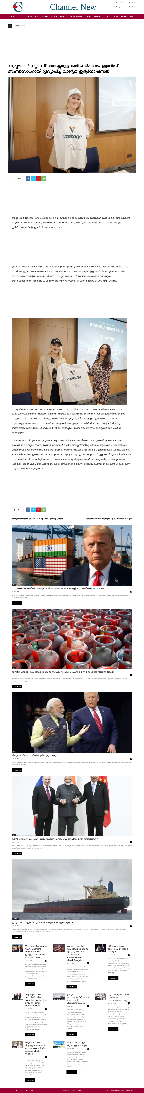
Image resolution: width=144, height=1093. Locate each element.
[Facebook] (113, 3)
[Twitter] (129, 3)
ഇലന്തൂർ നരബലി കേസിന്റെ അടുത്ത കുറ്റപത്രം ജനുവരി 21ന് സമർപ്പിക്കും (109, 519)
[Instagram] (113, 6)
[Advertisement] (72, 46)
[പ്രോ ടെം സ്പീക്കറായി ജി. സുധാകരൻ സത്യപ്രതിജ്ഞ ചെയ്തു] (100, 996)
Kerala (97, 999)
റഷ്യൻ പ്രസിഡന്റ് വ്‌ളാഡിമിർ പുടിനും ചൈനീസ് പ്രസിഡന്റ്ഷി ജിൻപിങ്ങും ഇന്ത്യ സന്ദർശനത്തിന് (55, 839)
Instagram (119, 7)
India (14, 584)
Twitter (134, 3)
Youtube (134, 7)
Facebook (119, 3)
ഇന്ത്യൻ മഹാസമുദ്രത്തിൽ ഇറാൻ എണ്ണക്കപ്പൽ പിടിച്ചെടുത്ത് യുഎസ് (42, 922)
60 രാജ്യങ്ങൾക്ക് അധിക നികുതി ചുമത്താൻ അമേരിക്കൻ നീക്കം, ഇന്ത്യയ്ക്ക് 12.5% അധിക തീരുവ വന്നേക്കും (58, 588)
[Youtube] (129, 6)
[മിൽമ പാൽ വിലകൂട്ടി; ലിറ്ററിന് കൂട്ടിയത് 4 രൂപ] (59, 1044)
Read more (17, 603)
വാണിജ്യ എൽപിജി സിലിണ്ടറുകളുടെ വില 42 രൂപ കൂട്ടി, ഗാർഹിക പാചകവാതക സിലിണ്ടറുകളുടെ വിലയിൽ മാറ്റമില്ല (63, 672)
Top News (15, 919)
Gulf (10, 26)
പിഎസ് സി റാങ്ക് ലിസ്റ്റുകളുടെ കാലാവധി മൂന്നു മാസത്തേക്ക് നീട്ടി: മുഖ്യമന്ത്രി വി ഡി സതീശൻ (35, 1048)
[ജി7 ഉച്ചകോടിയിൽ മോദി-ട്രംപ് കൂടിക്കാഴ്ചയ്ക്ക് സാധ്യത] (72, 722)
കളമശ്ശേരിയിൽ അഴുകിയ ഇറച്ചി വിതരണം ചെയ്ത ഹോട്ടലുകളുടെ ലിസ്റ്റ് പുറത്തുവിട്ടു (37, 519)
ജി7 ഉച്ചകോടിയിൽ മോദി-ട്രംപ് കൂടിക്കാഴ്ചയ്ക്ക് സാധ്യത (35, 755)
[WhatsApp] (43, 178)
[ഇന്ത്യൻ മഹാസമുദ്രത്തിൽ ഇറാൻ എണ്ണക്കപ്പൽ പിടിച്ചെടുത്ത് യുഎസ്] (72, 889)
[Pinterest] (38, 178)
